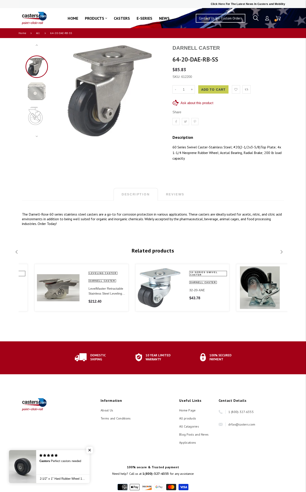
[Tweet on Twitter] (185, 121)
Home (22, 33)
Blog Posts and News (194, 434)
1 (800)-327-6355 (241, 412)
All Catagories (189, 426)
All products (187, 418)
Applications (187, 443)
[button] (89, 450)
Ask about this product (197, 103)
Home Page (187, 410)
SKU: (176, 77)
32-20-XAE (184, 290)
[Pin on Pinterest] (194, 121)
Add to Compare (246, 89)
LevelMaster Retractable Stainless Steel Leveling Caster (93, 291)
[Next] (159, 91)
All (38, 33)
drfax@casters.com (241, 424)
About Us (107, 410)
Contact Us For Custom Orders (220, 18)
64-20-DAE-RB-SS (61, 33)
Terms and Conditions (116, 418)
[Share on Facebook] (176, 121)
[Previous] (61, 91)
